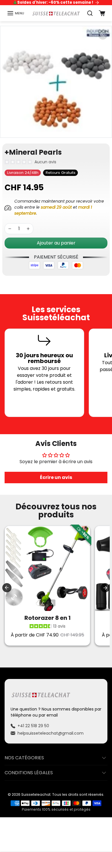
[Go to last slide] (6, 587)
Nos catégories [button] (24, 757)
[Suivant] (52, 603)
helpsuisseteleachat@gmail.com (51, 733)
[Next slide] (105, 587)
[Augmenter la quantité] (28, 228)
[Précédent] (42, 603)
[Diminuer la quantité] (10, 228)
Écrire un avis (56, 477)
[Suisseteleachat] (56, 13)
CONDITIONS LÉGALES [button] (29, 772)
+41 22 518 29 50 (33, 726)
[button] (15, 13)
